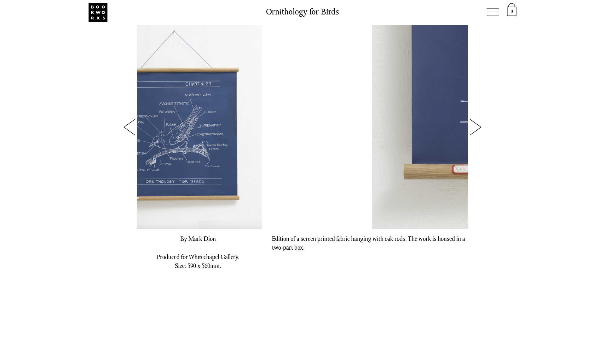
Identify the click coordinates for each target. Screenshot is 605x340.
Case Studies (379, 12)
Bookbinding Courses (311, 12)
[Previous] (129, 127)
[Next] (475, 127)
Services (249, 12)
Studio (214, 12)
